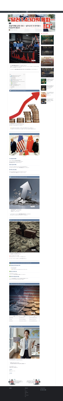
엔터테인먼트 (15, 11)
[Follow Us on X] (42, 389)
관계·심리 (40, 11)
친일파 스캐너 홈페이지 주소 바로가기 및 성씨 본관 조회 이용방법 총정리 (47, 52)
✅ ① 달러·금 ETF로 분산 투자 (14, 82)
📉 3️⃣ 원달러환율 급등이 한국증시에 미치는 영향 (16, 79)
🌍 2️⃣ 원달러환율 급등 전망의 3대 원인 (14, 76)
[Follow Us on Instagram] (44, 389)
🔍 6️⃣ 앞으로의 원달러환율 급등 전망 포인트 (15, 84)
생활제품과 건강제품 (31, 11)
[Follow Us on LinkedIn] (45, 389)
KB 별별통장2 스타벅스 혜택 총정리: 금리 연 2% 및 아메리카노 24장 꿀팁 (47, 41)
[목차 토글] (24, 74)
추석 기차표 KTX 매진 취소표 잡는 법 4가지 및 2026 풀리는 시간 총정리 (47, 73)
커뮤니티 (12, 11)
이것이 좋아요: (12, 87)
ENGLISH (37, 11)
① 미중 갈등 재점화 (13, 77)
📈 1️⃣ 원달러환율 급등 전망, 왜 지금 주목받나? (15, 75)
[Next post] (39, 382)
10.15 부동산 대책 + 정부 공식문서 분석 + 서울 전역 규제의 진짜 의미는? (30, 381)
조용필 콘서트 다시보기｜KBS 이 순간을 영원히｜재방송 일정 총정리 (18, 381)
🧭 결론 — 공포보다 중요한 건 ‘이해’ (14, 85)
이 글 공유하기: (13, 86)
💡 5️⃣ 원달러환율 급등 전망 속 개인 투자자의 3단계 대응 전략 (17, 81)
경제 (27, 11)
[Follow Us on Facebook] (41, 389)
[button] (54, 12)
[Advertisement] (31, 5)
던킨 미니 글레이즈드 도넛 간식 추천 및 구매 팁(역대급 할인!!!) (50, 93)
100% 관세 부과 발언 (17, 160)
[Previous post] (9, 382)
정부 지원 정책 (23, 11)
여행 (19, 11)
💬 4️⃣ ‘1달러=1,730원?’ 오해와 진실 (14, 80)
